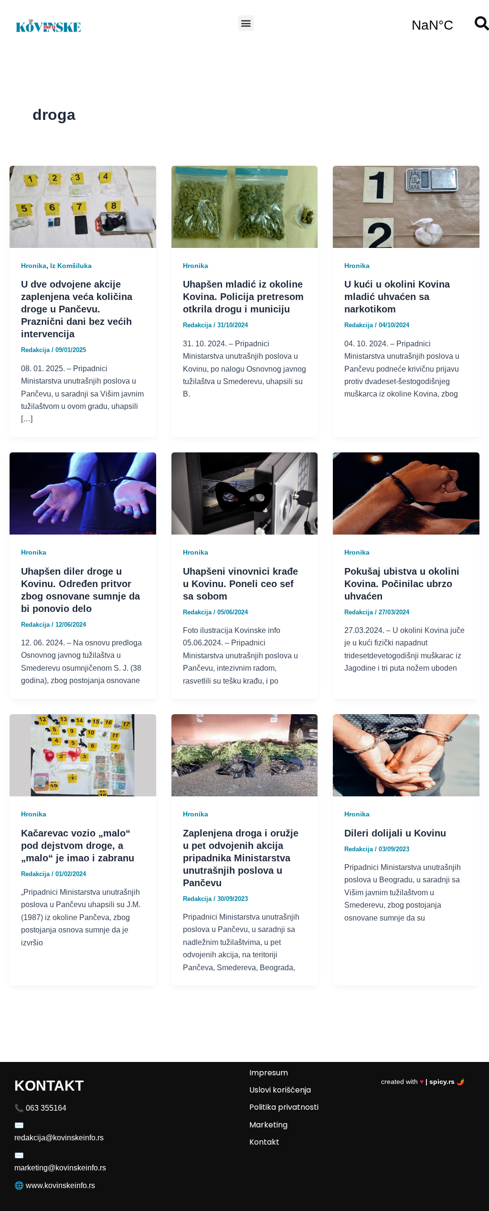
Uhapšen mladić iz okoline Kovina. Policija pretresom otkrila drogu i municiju (243, 296)
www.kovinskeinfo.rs (60, 1185)
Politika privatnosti (284, 1107)
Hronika (33, 265)
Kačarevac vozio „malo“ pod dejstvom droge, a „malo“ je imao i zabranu (77, 845)
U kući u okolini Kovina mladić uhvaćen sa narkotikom (397, 296)
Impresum (268, 1072)
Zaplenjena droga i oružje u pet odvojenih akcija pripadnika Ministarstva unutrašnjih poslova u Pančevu (240, 858)
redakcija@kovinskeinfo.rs (59, 1138)
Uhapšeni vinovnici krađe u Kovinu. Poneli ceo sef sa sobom (240, 583)
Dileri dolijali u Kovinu (395, 833)
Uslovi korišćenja (280, 1089)
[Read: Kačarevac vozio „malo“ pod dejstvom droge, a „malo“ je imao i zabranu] (83, 754)
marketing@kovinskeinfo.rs (60, 1168)
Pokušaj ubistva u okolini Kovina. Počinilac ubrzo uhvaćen (401, 583)
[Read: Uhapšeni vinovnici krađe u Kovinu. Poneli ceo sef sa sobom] (244, 493)
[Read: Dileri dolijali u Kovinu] (406, 754)
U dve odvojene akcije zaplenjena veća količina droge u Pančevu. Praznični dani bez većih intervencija (76, 309)
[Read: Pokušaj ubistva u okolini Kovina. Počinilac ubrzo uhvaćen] (406, 493)
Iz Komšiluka (71, 265)
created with (423, 1081)
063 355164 (46, 1108)
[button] (246, 23)
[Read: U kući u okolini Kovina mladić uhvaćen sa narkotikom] (406, 206)
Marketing (268, 1124)
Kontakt (264, 1141)
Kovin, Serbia (432, 25)
